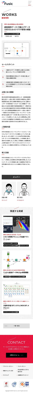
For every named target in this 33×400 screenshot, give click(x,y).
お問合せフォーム (14, 355)
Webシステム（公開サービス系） (10, 243)
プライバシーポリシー (8, 366)
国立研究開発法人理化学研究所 (15, 24)
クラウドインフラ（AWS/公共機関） (12, 34)
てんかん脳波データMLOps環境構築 (15, 272)
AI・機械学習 (6, 276)
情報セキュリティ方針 (8, 371)
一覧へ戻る (16, 326)
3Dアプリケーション (24, 245)
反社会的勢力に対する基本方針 (23, 370)
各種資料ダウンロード (23, 375)
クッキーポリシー (22, 366)
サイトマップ (6, 375)
